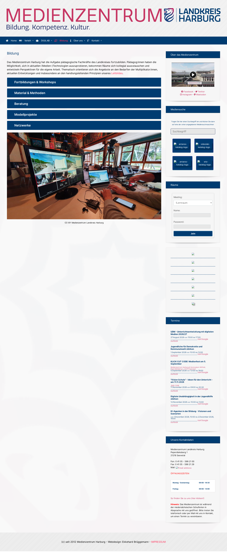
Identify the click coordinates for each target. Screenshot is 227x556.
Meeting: (178, 197)
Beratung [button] (21, 104)
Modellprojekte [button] (25, 114)
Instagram (187, 94)
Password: (179, 221)
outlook (174, 341)
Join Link (175, 385)
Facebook (188, 91)
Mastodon (201, 94)
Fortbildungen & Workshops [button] (35, 82)
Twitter (201, 91)
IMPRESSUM (158, 541)
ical (199, 339)
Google (204, 339)
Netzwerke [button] (22, 125)
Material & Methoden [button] (29, 93)
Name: (177, 210)
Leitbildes (117, 73)
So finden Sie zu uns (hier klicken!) (187, 498)
